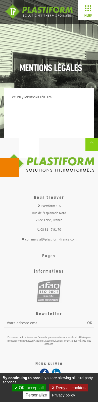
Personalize (36, 395)
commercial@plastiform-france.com (50, 239)
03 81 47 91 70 (50, 229)
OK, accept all (31, 388)
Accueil (15, 97)
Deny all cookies (70, 388)
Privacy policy (63, 395)
